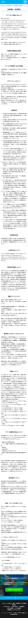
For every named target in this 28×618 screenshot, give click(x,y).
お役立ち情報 (10, 608)
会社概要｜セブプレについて (14, 609)
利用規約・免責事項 (18, 5)
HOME (3, 5)
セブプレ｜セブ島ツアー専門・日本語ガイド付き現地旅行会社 (14, 604)
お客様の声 (21, 606)
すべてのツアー (7, 606)
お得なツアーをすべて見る (14, 589)
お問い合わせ (9, 5)
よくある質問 (18, 608)
